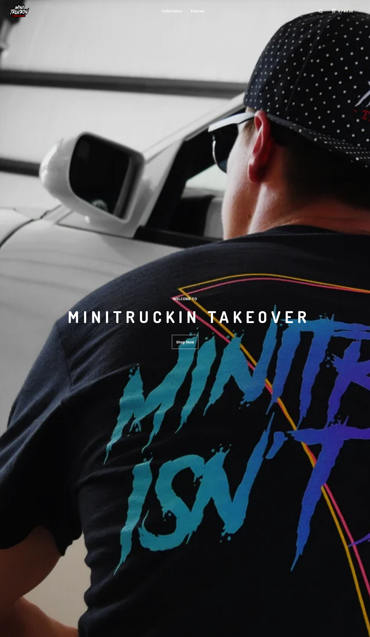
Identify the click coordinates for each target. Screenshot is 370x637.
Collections (172, 11)
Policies (198, 11)
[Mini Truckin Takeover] (34, 11)
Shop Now (185, 342)
